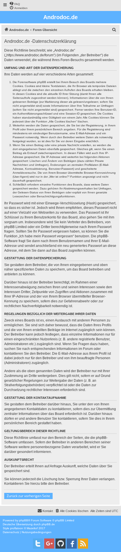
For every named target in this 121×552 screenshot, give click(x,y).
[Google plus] (49, 543)
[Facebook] (72, 543)
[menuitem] (14, 3)
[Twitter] (38, 543)
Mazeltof (32, 528)
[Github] (60, 543)
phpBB (23, 520)
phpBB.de (48, 524)
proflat (14, 528)
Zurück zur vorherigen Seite (28, 495)
